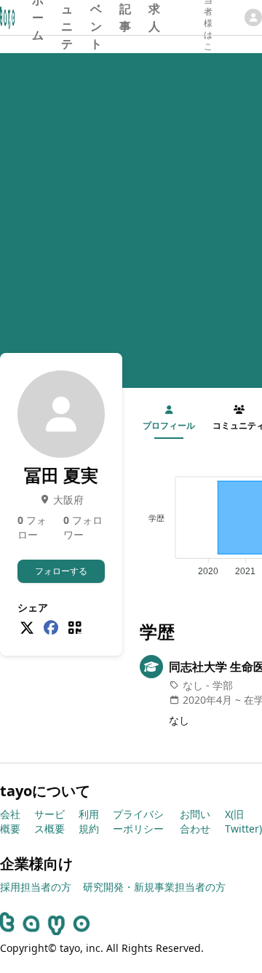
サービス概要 (49, 821)
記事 (125, 17)
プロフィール (169, 425)
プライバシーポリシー (138, 821)
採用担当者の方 (35, 887)
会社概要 (10, 821)
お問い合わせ (195, 821)
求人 (154, 17)
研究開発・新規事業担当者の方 (154, 887)
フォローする (61, 571)
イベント (96, 17)
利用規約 (89, 821)
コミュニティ (67, 17)
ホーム (38, 17)
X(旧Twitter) (243, 821)
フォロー (32, 527)
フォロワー (83, 527)
